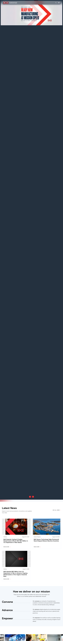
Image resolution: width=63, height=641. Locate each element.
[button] (30, 497)
